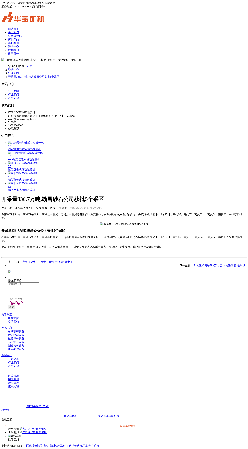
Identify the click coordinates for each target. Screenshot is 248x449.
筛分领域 (13, 382)
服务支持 (13, 318)
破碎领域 (13, 375)
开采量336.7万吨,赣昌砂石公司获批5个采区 (33, 76)
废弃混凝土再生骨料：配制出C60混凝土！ (47, 261)
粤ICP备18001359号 (37, 406)
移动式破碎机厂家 (108, 416)
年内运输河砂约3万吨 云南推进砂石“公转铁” (220, 265)
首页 (29, 66)
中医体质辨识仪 (33, 445)
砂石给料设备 (16, 335)
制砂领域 (13, 379)
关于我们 (13, 32)
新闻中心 (6, 355)
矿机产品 (13, 39)
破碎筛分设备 (16, 338)
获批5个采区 (94, 208)
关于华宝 (6, 314)
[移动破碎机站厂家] (22, 20)
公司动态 (13, 359)
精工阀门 (62, 445)
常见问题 (13, 98)
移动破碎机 (15, 35)
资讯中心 (13, 46)
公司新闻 (13, 90)
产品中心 (6, 327)
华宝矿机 (93, 445)
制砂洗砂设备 (16, 345)
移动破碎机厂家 (78, 445)
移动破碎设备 (16, 331)
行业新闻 (13, 73)
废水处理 (13, 386)
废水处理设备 (16, 349)
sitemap (5, 409)
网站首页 (13, 28)
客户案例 (13, 43)
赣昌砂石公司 (78, 208)
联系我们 (13, 50)
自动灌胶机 (50, 445)
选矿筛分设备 (16, 342)
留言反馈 (13, 53)
